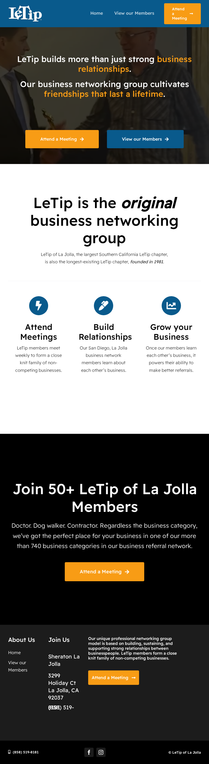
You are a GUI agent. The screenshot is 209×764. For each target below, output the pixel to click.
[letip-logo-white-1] (25, 7)
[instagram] (101, 752)
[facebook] (89, 752)
